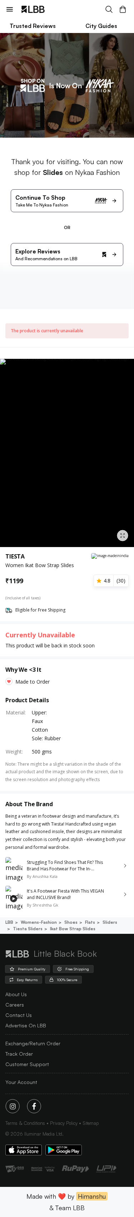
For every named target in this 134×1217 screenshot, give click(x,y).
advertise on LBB (25, 1025)
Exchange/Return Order (32, 1043)
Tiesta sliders (28, 928)
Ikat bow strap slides (72, 928)
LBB (9, 922)
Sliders (110, 922)
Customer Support (27, 1064)
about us (16, 994)
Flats (90, 922)
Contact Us (18, 1015)
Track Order (19, 1054)
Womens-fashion (39, 922)
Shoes (71, 922)
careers (14, 1005)
